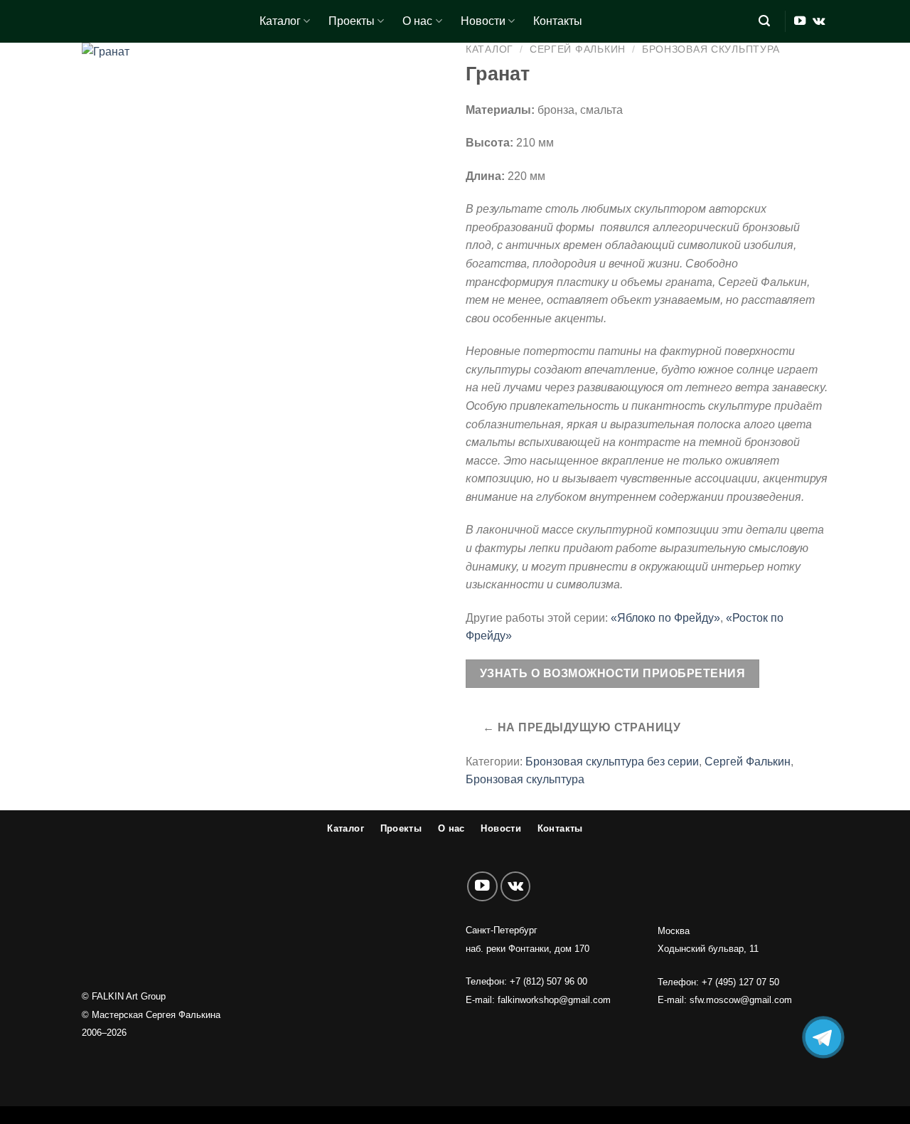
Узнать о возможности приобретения (612, 673)
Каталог (280, 21)
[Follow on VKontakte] (819, 21)
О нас (417, 21)
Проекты (351, 21)
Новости (483, 21)
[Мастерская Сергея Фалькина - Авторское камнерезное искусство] (160, 21)
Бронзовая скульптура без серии (612, 761)
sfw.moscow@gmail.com (741, 1000)
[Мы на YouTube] (799, 21)
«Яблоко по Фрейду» (665, 618)
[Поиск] (764, 21)
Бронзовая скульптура (711, 49)
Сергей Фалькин (578, 49)
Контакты (557, 21)
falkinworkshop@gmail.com (554, 1000)
